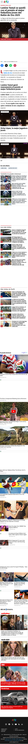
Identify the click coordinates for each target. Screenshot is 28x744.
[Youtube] (16, 724)
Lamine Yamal (3, 168)
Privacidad (3, 731)
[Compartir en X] (6, 65)
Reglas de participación (19, 730)
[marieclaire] (14, 640)
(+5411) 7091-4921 (8, 740)
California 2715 (8, 739)
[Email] (14, 65)
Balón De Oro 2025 (13, 168)
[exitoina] (14, 614)
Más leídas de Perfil (8, 289)
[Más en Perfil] (9, 609)
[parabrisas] (14, 689)
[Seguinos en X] (12, 724)
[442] (14, 720)
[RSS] (19, 724)
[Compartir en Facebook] (2, 65)
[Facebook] (9, 724)
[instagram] (6, 724)
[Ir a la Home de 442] (6, 2)
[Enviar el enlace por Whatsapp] (10, 65)
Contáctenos (3, 730)
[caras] (14, 665)
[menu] (2, 1)
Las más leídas (6, 227)
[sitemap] (22, 724)
